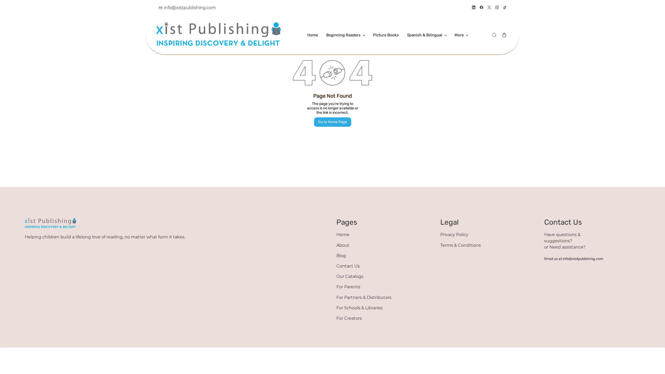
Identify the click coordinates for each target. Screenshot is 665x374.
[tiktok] (505, 8)
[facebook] (481, 8)
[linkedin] (473, 8)
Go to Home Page (332, 122)
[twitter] (489, 8)
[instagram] (497, 8)
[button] (494, 35)
